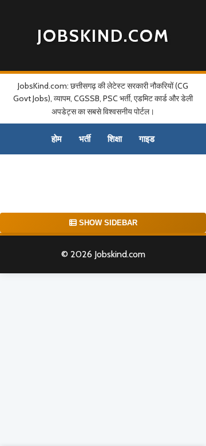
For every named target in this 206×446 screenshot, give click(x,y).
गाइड (146, 139)
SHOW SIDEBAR (107, 222)
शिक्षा (115, 139)
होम (57, 139)
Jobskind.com (103, 35)
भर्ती (84, 139)
